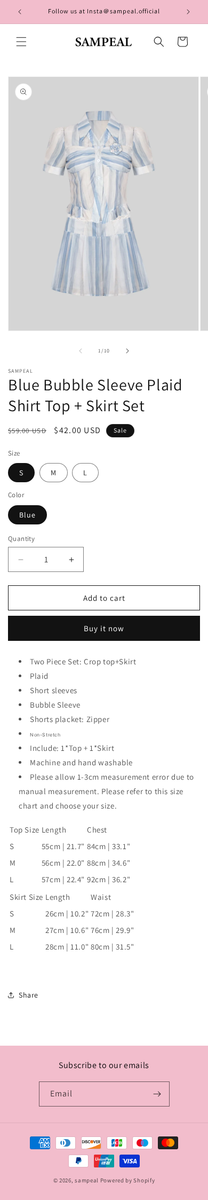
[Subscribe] (157, 1094)
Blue (27, 515)
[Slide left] (80, 351)
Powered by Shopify (127, 1180)
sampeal (87, 1180)
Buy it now (104, 628)
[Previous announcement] (19, 11)
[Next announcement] (188, 11)
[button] (21, 41)
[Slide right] (127, 351)
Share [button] (28, 995)
